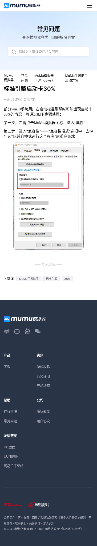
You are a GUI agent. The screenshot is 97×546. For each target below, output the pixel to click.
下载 (7, 367)
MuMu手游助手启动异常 (76, 78)
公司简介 (9, 517)
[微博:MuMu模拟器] (6, 331)
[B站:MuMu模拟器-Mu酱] (17, 331)
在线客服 (10, 411)
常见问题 (24, 78)
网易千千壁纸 (14, 466)
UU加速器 (11, 456)
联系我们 (20, 523)
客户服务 (23, 517)
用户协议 (43, 421)
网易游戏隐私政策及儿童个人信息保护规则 (59, 517)
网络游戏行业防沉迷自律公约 (63, 529)
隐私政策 (43, 411)
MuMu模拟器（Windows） (44, 78)
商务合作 (34, 523)
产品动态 (43, 385)
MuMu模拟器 (9, 77)
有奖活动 (43, 376)
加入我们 (49, 523)
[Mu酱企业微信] (37, 331)
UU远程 (9, 447)
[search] (13, 51)
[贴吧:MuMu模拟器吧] (27, 331)
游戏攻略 (43, 367)
